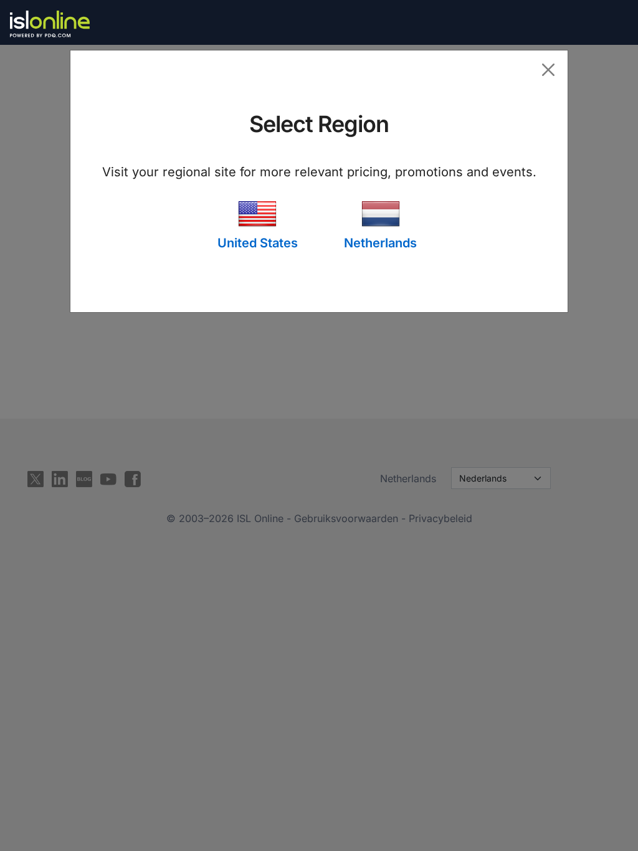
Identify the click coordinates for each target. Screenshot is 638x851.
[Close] (548, 69)
